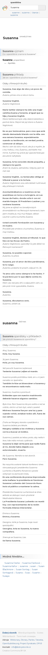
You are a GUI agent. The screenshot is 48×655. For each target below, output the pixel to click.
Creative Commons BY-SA (14, 651)
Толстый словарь (26, 636)
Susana (19, 573)
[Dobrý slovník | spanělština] (4, 8)
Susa (27, 573)
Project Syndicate (28, 643)
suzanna (25, 13)
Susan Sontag (22, 569)
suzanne (14, 15)
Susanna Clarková (31, 563)
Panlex (31, 640)
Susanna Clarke (12, 563)
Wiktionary (15, 640)
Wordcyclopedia (26, 633)
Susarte (36, 573)
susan (33, 566)
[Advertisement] (24, 26)
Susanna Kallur (10, 566)
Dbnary (24, 640)
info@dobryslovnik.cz (21, 647)
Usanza (35, 13)
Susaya (6, 576)
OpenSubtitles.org (10, 643)
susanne (16, 13)
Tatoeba (39, 640)
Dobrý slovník (9, 633)
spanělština (15, 2)
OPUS (39, 643)
